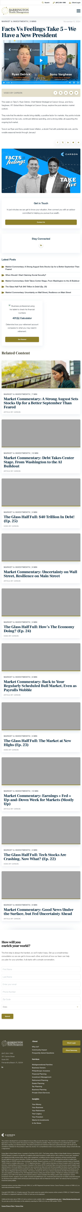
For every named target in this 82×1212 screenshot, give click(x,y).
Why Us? (35, 1047)
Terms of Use (19, 1206)
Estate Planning (38, 1083)
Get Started (22, 339)
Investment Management (41, 1077)
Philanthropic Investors (41, 1071)
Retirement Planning (40, 1080)
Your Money (36, 1104)
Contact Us (41, 222)
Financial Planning (39, 1074)
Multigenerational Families (42, 1065)
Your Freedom (37, 1117)
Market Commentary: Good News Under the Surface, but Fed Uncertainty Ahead (38, 911)
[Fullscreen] (78, 82)
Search (47, 2)
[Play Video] (4, 82)
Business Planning (39, 1090)
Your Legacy (37, 1114)
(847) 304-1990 (61, 2)
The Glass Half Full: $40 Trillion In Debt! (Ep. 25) (26, 286)
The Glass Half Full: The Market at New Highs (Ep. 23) (37, 742)
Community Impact (39, 1050)
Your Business (37, 1107)
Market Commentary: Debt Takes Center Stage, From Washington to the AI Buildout (42, 281)
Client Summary (71, 1050)
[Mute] (70, 82)
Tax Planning (37, 1086)
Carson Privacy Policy (8, 1206)
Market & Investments (40, 1120)
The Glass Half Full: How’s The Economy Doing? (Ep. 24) (39, 628)
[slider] (38, 82)
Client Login (76, 2)
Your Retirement (38, 1111)
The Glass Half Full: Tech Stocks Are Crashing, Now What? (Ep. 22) (35, 856)
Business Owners (38, 1068)
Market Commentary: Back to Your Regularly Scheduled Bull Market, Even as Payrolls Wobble (40, 685)
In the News (36, 1123)
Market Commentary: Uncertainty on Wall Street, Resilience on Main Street (38, 292)
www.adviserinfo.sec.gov (53, 1199)
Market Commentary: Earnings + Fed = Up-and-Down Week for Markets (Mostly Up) (39, 799)
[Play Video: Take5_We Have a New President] (41, 60)
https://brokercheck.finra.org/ (71, 1199)
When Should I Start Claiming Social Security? (25, 275)
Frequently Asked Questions (43, 1053)
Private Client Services (41, 1093)
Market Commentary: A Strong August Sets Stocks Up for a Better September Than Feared (41, 403)
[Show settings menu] (74, 82)
